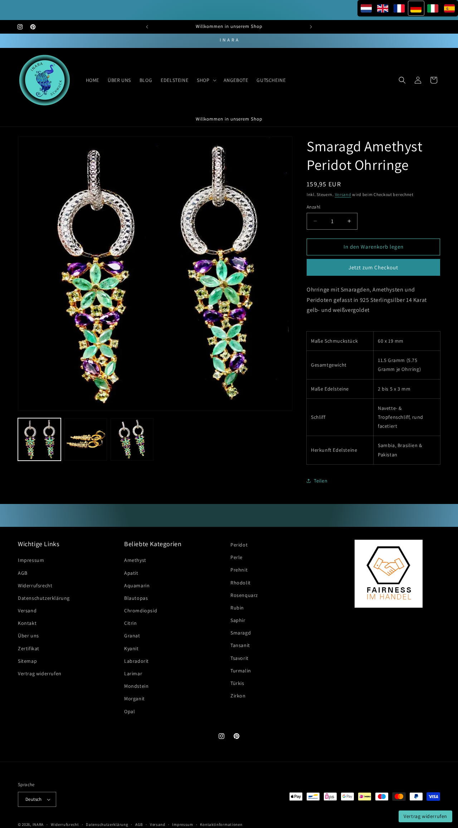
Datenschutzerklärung (44, 598)
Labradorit (136, 661)
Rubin (237, 607)
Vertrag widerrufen (40, 673)
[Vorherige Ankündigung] (147, 27)
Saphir (237, 620)
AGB (23, 573)
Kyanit (131, 648)
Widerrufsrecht (35, 585)
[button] (206, 80)
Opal (129, 711)
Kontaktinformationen (221, 824)
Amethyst (135, 560)
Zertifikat (28, 648)
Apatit (131, 573)
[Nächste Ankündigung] (311, 27)
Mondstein (136, 686)
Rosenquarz (244, 595)
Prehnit (239, 570)
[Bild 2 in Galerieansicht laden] (85, 439)
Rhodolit (240, 582)
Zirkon (238, 696)
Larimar (133, 673)
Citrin (130, 623)
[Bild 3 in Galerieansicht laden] (132, 439)
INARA (38, 824)
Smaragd (240, 633)
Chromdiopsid (140, 610)
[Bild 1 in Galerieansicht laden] (39, 439)
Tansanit (240, 645)
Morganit (134, 699)
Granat (132, 636)
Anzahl (313, 207)
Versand (343, 194)
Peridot (239, 545)
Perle (236, 557)
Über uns (28, 636)
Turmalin (240, 670)
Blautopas (136, 598)
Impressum (31, 560)
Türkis (237, 683)
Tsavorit (239, 658)
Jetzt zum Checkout (373, 267)
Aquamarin (137, 585)
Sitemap (27, 661)
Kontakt (27, 623)
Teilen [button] (321, 480)
